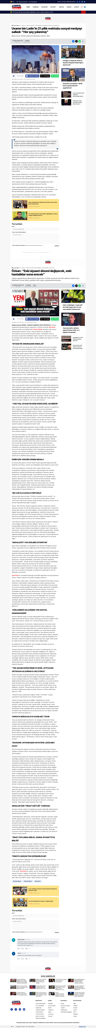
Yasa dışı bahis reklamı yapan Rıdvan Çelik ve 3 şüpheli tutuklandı (71, 330)
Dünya (23, 25)
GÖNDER (57, 246)
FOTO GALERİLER (32, 1)
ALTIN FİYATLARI (39, 1014)
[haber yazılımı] (82, 1026)
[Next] (84, 12)
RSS (13, 1026)
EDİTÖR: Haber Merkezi (32, 322)
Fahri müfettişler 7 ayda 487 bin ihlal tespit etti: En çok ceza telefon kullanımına (72, 307)
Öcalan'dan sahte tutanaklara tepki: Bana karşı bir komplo (77, 102)
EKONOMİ (75, 1014)
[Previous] (82, 12)
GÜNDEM (75, 1005)
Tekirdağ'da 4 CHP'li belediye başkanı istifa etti (78, 339)
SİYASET (75, 1007)
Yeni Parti (52, 327)
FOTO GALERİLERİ (40, 1005)
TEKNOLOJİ (50, 1009)
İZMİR (74, 1003)
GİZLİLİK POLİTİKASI (65, 1005)
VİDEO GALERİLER (23, 1)
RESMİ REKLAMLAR (70, 1)
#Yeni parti (37, 881)
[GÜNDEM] (73, 74)
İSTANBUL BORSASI (40, 1009)
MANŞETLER (38, 1007)
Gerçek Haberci (16, 25)
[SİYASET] (73, 51)
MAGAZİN (50, 1003)
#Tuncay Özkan (17, 881)
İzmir (34, 285)
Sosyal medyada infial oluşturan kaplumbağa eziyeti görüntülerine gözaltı (78, 94)
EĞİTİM (49, 1007)
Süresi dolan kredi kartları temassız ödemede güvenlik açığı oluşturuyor (77, 347)
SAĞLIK (75, 1016)
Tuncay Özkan (37, 329)
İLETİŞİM (63, 1)
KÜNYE (59, 1)
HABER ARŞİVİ (64, 1009)
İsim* (13, 226)
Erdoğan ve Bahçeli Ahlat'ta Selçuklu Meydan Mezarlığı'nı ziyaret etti (29, 12)
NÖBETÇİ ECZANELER (40, 1018)
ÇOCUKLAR (50, 1014)
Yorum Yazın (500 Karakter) (19, 232)
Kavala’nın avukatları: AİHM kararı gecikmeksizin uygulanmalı (72, 86)
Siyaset (23, 267)
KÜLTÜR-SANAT (52, 1005)
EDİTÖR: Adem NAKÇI (30, 79)
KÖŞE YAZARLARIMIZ (40, 1003)
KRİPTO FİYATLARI (40, 1016)
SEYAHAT (50, 1016)
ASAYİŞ (75, 1009)
